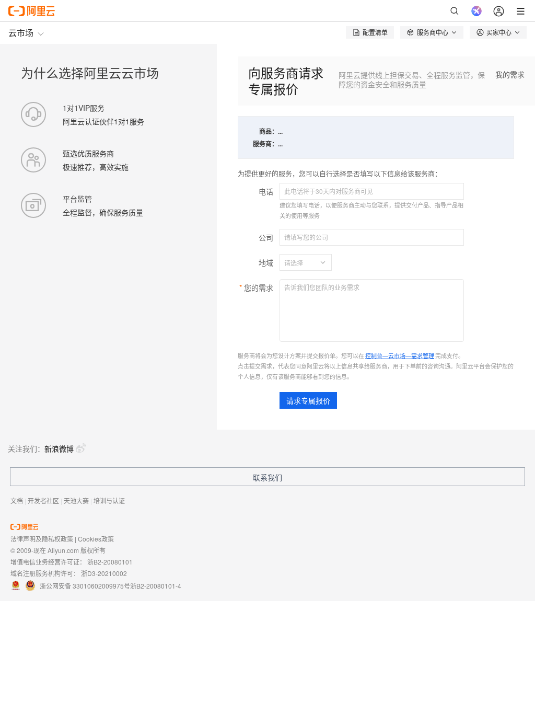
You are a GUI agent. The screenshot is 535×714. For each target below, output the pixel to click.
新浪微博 (59, 448)
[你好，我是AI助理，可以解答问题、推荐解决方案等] (476, 11)
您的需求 (258, 287)
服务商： (265, 143)
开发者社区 (43, 500)
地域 (266, 262)
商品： (268, 131)
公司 (266, 237)
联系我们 (267, 477)
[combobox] (299, 262)
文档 (16, 500)
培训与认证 (109, 500)
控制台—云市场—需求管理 (399, 355)
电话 (266, 191)
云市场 (20, 33)
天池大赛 (76, 500)
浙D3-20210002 (104, 573)
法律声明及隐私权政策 (41, 538)
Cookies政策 (96, 538)
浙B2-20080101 (110, 561)
